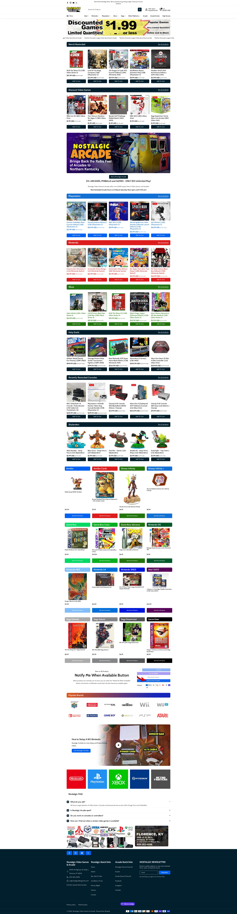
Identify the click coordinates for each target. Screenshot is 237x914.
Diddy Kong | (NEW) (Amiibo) (73, 492)
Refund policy (82, 905)
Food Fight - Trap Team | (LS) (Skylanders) (160, 452)
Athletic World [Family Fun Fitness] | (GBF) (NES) (76, 359)
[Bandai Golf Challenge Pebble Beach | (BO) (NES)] (118, 104)
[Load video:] (118, 745)
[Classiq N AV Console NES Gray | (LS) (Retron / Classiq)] (160, 392)
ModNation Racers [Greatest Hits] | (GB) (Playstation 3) (137, 72)
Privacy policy (71, 905)
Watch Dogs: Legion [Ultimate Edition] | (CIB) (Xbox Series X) (139, 315)
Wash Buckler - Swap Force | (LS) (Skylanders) (76, 452)
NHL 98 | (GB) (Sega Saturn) (100, 650)
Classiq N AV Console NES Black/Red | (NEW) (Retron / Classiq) (117, 406)
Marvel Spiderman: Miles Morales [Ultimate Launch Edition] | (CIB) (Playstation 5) (139, 225)
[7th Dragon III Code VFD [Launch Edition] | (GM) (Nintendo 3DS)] (118, 59)
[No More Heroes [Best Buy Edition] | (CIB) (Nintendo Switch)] (160, 257)
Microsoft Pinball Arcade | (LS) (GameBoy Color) (104, 550)
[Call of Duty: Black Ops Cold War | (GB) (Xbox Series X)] (97, 302)
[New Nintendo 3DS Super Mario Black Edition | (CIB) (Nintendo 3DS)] (118, 347)
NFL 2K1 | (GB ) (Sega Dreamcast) (129, 642)
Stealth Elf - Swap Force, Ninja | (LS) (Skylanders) (139, 452)
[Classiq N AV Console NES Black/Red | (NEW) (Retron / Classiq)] (118, 392)
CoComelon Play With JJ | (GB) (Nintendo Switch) (118, 270)
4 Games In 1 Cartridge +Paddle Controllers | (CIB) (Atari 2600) (159, 590)
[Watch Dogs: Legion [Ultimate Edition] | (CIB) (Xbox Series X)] (139, 302)
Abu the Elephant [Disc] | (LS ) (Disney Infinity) (158, 489)
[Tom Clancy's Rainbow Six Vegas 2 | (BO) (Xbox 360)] (97, 104)
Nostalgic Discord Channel (124, 867)
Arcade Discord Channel (123, 876)
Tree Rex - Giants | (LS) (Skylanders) (117, 452)
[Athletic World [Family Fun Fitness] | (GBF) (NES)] (76, 347)
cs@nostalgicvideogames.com (79, 881)
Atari (85, 16)
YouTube (118, 890)
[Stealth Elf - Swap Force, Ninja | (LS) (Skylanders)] (139, 439)
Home (93, 867)
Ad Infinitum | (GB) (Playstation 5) (158, 223)
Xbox (115, 16)
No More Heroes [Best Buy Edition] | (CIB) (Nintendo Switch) (159, 271)
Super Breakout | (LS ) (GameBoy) (75, 550)
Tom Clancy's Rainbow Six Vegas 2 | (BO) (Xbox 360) (97, 118)
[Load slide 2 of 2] (119, 33)
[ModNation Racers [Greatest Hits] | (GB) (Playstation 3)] (139, 59)
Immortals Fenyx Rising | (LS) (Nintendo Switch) (97, 270)
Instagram (118, 885)
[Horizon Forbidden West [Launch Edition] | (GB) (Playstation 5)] (76, 211)
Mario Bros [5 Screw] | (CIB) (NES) (138, 359)
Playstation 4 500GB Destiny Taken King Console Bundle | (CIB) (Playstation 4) (96, 407)
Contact (93, 895)
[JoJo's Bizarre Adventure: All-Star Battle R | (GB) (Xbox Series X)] (160, 302)
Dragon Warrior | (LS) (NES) (73, 601)
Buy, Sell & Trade (96, 876)
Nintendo (95, 16)
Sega (122, 16)
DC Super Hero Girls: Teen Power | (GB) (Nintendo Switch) (139, 271)
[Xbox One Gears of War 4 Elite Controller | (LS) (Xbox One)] (160, 347)
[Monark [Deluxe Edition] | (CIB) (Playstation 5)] (97, 211)
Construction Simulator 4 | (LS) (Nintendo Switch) (76, 270)
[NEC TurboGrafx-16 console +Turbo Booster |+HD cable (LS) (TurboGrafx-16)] (76, 392)
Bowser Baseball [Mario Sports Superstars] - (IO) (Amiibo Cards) (104, 500)
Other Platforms (133, 16)
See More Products (77, 516)
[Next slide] (123, 33)
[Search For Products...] (140, 9)
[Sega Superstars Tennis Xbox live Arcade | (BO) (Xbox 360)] (160, 104)
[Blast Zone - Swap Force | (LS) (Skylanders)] (97, 439)
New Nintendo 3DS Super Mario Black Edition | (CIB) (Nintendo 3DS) (118, 360)
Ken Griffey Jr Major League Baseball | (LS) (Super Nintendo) (131, 587)
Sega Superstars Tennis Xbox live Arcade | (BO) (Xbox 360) (160, 118)
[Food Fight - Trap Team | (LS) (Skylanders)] (160, 439)
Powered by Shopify (103, 911)
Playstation (105, 16)
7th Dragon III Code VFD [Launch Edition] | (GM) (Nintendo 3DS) (118, 72)
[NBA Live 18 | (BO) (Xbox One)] (76, 104)
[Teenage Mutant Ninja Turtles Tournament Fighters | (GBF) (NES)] (97, 347)
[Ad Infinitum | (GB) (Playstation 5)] (160, 211)
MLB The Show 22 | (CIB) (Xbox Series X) (76, 71)
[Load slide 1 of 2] (115, 33)
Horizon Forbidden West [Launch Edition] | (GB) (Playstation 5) (76, 224)
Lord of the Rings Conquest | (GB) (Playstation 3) (94, 72)
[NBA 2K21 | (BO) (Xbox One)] (139, 104)
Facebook (118, 881)
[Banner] (74, 704)
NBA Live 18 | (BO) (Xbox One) (76, 117)
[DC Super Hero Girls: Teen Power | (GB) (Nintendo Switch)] (139, 257)
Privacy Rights (95, 885)
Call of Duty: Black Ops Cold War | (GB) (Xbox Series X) (96, 315)
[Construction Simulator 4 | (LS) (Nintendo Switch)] (76, 257)
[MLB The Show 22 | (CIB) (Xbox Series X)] (76, 59)
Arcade (117, 872)
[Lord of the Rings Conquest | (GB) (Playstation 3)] (97, 59)
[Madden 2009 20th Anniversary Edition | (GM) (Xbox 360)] (160, 59)
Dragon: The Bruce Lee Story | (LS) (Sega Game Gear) (158, 650)
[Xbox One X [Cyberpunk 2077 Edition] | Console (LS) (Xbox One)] (139, 392)
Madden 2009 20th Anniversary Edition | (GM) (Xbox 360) (158, 72)
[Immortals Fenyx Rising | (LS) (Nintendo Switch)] (97, 257)
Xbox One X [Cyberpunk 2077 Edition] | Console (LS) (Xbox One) (139, 406)
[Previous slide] (110, 33)
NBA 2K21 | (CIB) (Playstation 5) (115, 223)
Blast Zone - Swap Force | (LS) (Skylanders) (97, 452)
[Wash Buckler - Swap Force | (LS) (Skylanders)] (76, 439)
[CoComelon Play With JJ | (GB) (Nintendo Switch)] (118, 257)
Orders (93, 872)
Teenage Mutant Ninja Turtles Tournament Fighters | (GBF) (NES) (96, 360)
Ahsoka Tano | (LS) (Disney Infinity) (129, 507)
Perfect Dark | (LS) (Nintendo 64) (101, 587)
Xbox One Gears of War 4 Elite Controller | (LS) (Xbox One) (160, 360)
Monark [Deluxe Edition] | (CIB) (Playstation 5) (97, 223)
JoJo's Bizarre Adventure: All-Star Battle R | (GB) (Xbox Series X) (160, 315)
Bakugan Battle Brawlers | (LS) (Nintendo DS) (159, 548)
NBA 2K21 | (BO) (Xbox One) (138, 117)
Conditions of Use (97, 881)
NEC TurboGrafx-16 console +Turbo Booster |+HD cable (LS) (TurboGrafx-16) (75, 407)
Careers (93, 890)
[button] (164, 9)
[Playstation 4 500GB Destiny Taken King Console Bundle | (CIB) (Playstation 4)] (97, 392)
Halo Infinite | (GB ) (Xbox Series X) (76, 314)
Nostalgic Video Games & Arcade (84, 911)
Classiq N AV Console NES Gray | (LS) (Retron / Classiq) (160, 406)
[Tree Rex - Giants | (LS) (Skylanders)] (118, 439)
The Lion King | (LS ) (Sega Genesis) (75, 650)
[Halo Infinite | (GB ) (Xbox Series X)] (76, 302)
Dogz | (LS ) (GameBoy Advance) (128, 550)
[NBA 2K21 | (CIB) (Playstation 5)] (118, 211)
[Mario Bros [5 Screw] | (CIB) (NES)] (139, 347)
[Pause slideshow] (126, 33)
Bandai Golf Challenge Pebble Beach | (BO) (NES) (117, 118)
